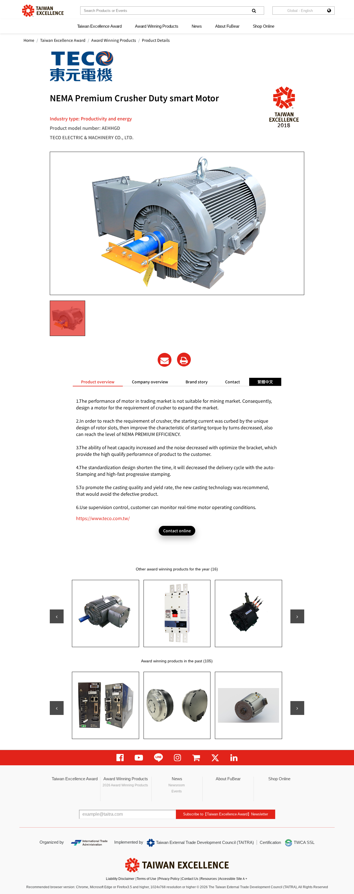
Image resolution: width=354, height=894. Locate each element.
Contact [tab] (232, 381)
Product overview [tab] (97, 381)
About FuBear (227, 26)
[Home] (43, 10)
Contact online (177, 530)
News (197, 26)
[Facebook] (120, 757)
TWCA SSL (303, 842)
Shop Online (263, 26)
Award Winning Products (156, 26)
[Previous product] (57, 616)
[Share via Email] (164, 360)
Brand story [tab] (197, 381)
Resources (209, 879)
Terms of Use (146, 879)
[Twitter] (215, 757)
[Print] (184, 359)
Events (176, 791)
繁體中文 (265, 381)
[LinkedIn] (234, 757)
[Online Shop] (196, 757)
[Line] (158, 757)
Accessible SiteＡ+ (233, 879)
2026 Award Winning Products (125, 785)
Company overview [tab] (150, 381)
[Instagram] (177, 757)
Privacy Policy (168, 879)
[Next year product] (297, 708)
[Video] (139, 757)
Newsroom (176, 785)
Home (29, 40)
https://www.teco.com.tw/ (103, 518)
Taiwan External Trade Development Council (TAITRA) (204, 842)
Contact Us (190, 879)
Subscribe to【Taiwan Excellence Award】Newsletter (225, 814)
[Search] (254, 10)
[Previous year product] (57, 708)
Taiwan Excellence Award (99, 26)
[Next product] (297, 616)
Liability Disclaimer (120, 879)
